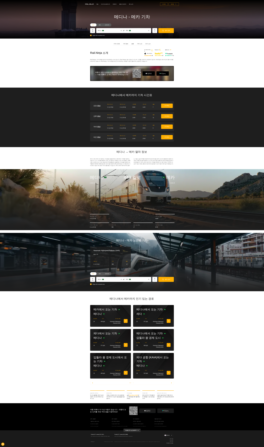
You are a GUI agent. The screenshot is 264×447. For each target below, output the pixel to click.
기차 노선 (139, 43)
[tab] (117, 43)
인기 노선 (147, 43)
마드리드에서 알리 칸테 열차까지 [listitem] (160, 426)
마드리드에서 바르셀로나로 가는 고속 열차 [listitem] (119, 426)
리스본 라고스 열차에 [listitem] (94, 423)
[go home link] (89, 4)
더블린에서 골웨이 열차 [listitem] (94, 421)
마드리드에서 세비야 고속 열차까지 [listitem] (139, 426)
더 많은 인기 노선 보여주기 (131, 430)
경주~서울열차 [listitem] (93, 418)
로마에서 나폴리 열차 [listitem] (137, 421)
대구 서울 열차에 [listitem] (136, 418)
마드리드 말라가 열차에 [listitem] (158, 423)
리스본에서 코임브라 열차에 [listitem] (138, 423)
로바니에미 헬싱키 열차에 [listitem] (159, 421)
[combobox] (105, 30)
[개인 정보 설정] (2, 444)
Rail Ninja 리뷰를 (133, 395)
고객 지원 (171, 438)
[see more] (126, 321)
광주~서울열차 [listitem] (114, 418)
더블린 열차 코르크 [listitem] (157, 418)
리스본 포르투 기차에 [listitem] (115, 423)
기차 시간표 (117, 43)
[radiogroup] (100, 24)
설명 (132, 43)
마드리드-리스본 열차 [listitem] (94, 426)
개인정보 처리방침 (169, 443)
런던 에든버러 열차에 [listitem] (115, 421)
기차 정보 (125, 43)
